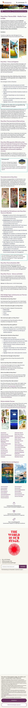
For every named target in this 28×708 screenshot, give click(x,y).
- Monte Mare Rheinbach (6, 397)
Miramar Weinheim (21, 407)
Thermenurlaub (11, 386)
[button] (25, 2)
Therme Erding (9, 407)
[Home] (2, 11)
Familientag (3, 366)
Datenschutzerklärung (8, 694)
